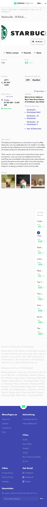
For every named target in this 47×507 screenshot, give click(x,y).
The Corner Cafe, (35, 372)
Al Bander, (22, 372)
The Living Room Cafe (40, 294)
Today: (7, 100)
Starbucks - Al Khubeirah (33, 117)
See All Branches (34, 128)
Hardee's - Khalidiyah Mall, (13, 386)
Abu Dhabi (41, 3)
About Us (6, 419)
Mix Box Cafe (40, 317)
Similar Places (40, 214)
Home (3, 10)
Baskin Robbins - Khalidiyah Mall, (24, 381)
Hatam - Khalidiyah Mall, (30, 378)
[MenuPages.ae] (23, 3)
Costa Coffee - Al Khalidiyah (40, 221)
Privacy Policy (7, 473)
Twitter (28, 481)
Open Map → (41, 91)
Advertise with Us (30, 419)
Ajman (25, 452)
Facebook (29, 477)
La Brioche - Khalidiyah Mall (40, 259)
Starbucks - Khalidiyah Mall (33, 111)
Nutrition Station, (37, 375)
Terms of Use (7, 477)
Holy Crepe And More (40, 305)
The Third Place (40, 282)
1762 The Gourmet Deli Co (40, 236)
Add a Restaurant (30, 423)
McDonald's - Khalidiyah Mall (29, 395)
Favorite (27, 53)
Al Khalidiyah (23, 10)
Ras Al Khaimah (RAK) (31, 457)
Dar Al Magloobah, (17, 389)
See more (9, 96)
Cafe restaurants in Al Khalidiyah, (29, 359)
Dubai (25, 439)
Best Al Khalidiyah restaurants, (19, 353)
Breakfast (36, 80)
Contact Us (6, 428)
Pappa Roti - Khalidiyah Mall (40, 270)
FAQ (4, 432)
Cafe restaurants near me (26, 362)
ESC (36, 14)
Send (41, 499)
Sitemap (5, 481)
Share (38, 53)
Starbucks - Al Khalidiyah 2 (33, 123)
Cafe (3, 63)
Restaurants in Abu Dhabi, (13, 351)
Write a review (12, 53)
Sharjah (26, 448)
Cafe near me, (7, 362)
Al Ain (25, 461)
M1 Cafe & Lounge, (10, 378)
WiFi (28, 80)
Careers (5, 423)
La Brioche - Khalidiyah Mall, (32, 383)
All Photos (38, 42)
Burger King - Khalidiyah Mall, (22, 392)
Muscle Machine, (9, 372)
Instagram (29, 473)
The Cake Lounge (40, 328)
